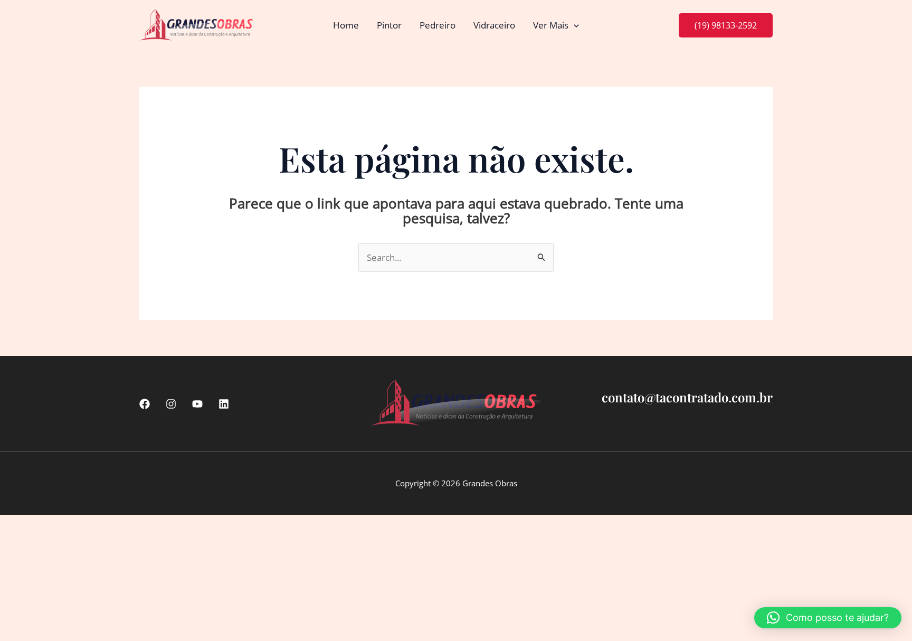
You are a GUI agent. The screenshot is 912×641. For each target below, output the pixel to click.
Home (346, 25)
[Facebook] (144, 404)
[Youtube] (197, 404)
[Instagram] (171, 404)
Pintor (389, 25)
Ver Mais (550, 25)
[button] (573, 25)
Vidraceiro (494, 25)
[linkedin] (223, 404)
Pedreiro (437, 25)
